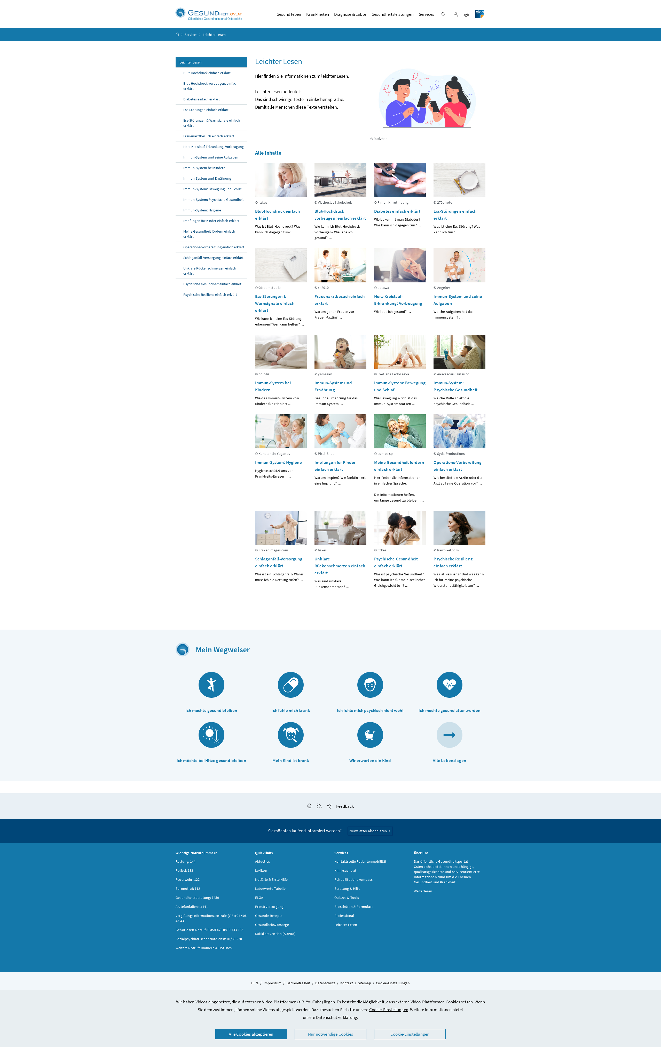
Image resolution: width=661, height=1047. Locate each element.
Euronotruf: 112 (188, 888)
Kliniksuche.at (345, 870)
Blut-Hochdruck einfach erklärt (207, 72)
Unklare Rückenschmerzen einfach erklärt (209, 271)
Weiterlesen (423, 891)
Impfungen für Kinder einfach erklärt (211, 220)
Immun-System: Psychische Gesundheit (213, 199)
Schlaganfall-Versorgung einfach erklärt (213, 257)
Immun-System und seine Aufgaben (210, 157)
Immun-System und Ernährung (207, 178)
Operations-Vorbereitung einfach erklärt (213, 247)
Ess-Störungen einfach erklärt (206, 109)
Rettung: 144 (185, 861)
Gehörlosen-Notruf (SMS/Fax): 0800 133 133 (209, 929)
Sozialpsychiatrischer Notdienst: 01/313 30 (209, 939)
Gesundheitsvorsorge (272, 924)
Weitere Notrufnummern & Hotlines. (204, 948)
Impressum (273, 983)
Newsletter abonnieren (368, 830)
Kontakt (346, 983)
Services (191, 34)
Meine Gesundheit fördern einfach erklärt (209, 234)
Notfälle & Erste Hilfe (271, 879)
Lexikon (261, 870)
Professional (344, 915)
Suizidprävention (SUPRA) (275, 933)
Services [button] (426, 14)
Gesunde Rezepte (269, 915)
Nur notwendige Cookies (330, 1034)
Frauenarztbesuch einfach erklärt (208, 136)
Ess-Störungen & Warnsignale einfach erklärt (211, 123)
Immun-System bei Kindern (204, 167)
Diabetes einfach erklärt (201, 99)
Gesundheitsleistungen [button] (393, 14)
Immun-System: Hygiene (202, 210)
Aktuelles (262, 861)
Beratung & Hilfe (347, 888)
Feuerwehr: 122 (188, 879)
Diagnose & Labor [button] (350, 14)
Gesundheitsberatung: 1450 (197, 897)
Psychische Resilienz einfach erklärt (210, 294)
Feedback (345, 806)
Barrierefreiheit (298, 983)
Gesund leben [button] (289, 14)
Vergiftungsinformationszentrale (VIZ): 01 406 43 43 (211, 918)
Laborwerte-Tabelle (270, 888)
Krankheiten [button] (317, 14)
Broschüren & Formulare (353, 906)
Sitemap (364, 983)
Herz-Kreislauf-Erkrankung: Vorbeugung (213, 146)
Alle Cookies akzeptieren (251, 1034)
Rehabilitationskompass (353, 879)
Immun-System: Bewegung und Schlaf (212, 189)
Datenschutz (325, 983)
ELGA (259, 897)
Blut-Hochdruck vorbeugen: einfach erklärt (210, 86)
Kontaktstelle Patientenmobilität (360, 861)
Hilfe (254, 983)
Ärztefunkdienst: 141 (192, 906)
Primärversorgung (269, 906)
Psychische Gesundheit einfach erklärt (212, 284)
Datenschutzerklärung (336, 1017)
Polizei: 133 (184, 870)
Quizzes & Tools (346, 897)
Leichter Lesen (190, 62)
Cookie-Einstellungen (388, 1009)
